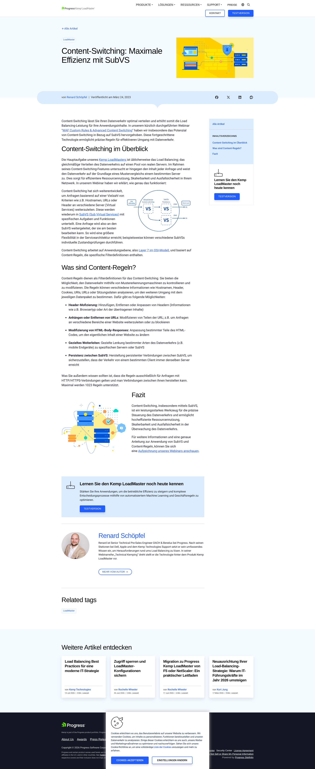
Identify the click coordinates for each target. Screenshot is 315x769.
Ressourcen (190, 4)
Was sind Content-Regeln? (227, 148)
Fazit (215, 153)
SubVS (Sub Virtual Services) (99, 214)
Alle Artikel (71, 28)
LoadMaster (69, 611)
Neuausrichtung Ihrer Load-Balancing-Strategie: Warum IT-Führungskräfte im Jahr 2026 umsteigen (229, 670)
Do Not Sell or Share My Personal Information (230, 754)
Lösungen (165, 4)
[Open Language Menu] (243, 5)
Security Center (224, 750)
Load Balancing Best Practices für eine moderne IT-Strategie (82, 666)
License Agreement (243, 750)
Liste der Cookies (162, 747)
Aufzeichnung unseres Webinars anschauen (168, 451)
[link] (217, 97)
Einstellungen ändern (172, 760)
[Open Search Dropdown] (249, 5)
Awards (82, 739)
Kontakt (215, 13)
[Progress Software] (73, 725)
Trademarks (104, 755)
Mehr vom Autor (113, 571)
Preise (232, 5)
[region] (157, 740)
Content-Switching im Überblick (230, 142)
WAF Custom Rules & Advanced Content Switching (97, 130)
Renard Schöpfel (121, 535)
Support (213, 4)
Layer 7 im (154, 250)
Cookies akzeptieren (130, 760)
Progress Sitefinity (244, 757)
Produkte (143, 4)
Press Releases (100, 739)
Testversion (241, 13)
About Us (68, 739)
